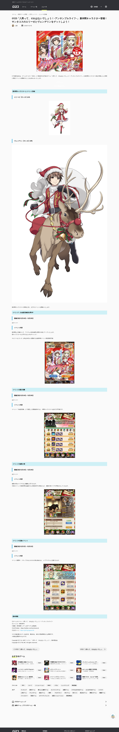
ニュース (44, 6)
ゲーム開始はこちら (59, 86)
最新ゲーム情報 (22, 14)
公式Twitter (59, 82)
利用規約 (45, 731)
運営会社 (24, 731)
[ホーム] (15, 7)
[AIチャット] (113, 715)
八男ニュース (33, 14)
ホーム (24, 6)
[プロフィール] (106, 7)
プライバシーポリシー (69, 731)
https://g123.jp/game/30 (27, 630)
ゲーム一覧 (34, 6)
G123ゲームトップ (90, 731)
